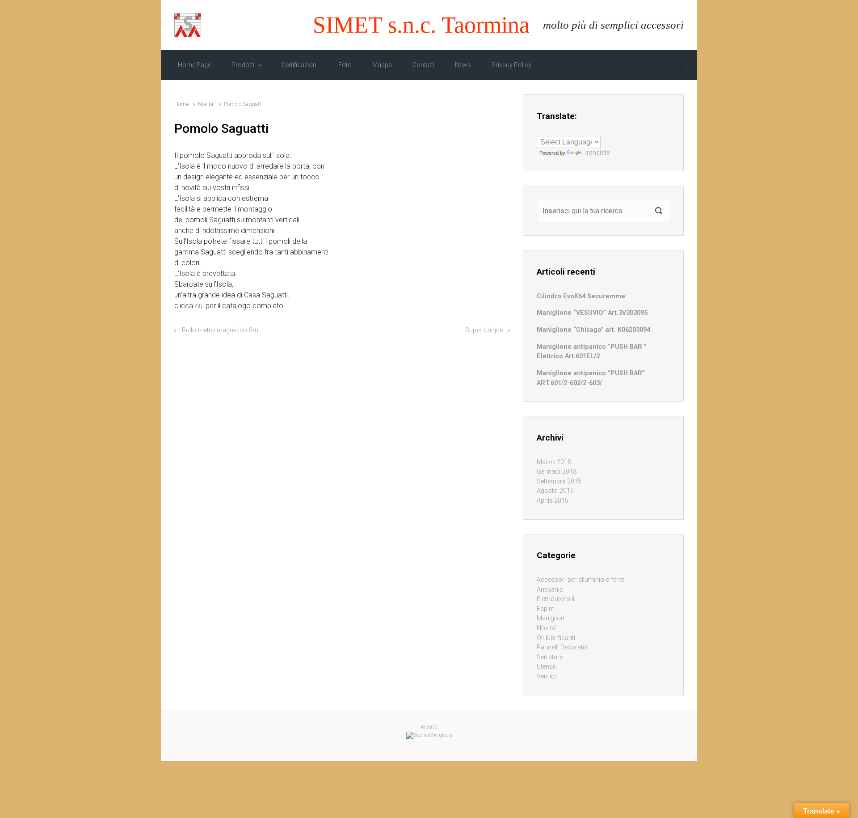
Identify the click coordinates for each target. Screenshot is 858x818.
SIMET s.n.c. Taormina (421, 25)
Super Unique (484, 330)
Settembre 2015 (559, 481)
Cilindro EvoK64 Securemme (581, 296)
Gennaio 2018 (556, 471)
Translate (596, 153)
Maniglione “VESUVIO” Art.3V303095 (592, 313)
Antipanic (550, 589)
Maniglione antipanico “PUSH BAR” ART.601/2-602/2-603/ (591, 378)
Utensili (547, 666)
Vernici (546, 676)
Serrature (550, 657)
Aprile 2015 (552, 500)
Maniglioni (551, 618)
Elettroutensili (555, 599)
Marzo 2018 (554, 462)
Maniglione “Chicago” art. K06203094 (593, 330)
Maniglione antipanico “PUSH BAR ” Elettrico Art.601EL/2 (592, 351)
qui (199, 305)
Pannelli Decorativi (563, 647)
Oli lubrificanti (556, 638)
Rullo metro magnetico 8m (220, 330)
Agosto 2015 (555, 491)
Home (181, 104)
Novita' (206, 104)
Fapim (546, 609)
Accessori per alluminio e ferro (581, 580)
